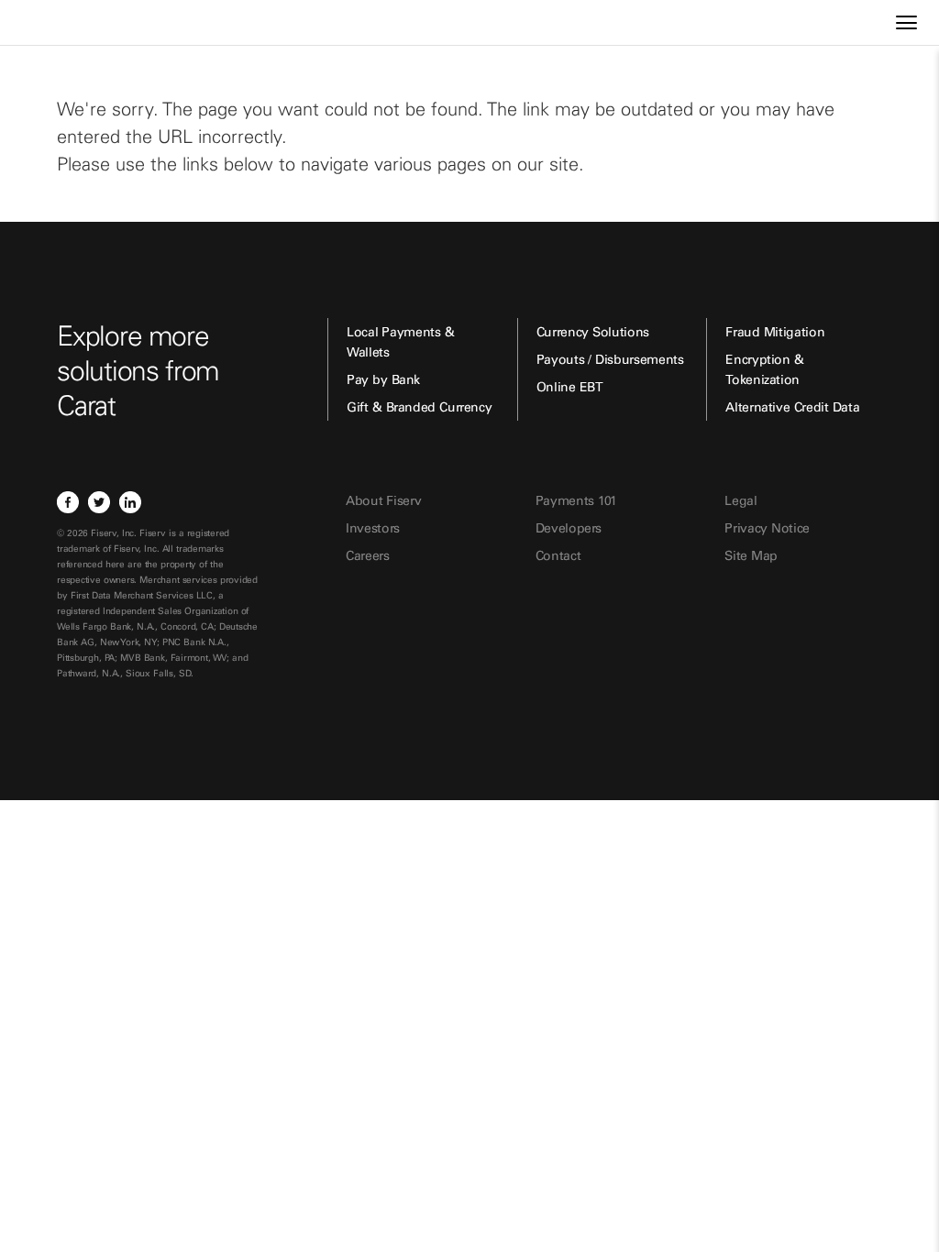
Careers (368, 555)
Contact (558, 555)
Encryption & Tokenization (764, 369)
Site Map (751, 555)
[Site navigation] (906, 23)
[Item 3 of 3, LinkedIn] (130, 502)
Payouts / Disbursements (610, 359)
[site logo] (68, 31)
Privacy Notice (767, 528)
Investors (373, 528)
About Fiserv (383, 500)
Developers (569, 528)
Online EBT (569, 387)
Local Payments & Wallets (400, 342)
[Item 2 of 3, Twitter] (99, 502)
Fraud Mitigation (774, 332)
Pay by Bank (383, 379)
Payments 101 (576, 500)
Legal (740, 500)
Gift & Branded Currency (419, 407)
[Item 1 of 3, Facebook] (68, 502)
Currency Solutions (592, 332)
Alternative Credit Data (792, 407)
